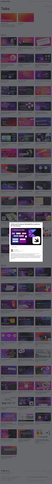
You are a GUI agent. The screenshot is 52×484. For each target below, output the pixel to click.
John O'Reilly (16, 249)
